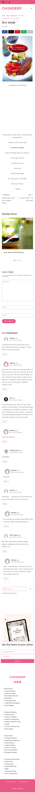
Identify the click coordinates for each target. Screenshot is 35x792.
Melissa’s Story (23, 781)
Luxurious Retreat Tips (12, 726)
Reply (4, 354)
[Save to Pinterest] (17, 31)
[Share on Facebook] (5, 31)
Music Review (9, 735)
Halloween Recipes (11, 712)
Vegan (7, 768)
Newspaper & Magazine (12, 740)
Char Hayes (14, 535)
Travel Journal (9, 764)
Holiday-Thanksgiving (12, 719)
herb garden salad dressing (14, 252)
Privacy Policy (11, 781)
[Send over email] (24, 31)
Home (3, 15)
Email (5, 315)
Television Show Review (12, 759)
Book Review (9, 688)
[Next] (31, 238)
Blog (8, 15)
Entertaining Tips (10, 700)
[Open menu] (31, 8)
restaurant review (10, 747)
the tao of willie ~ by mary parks (26, 197)
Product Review (9, 743)
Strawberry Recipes (11, 752)
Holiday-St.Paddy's (11, 717)
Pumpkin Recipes (10, 745)
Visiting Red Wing (10, 771)
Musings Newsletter (11, 738)
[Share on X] (11, 31)
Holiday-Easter (9, 714)
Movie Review (9, 729)
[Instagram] (9, 2)
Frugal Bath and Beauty (12, 703)
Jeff (11, 398)
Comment (6, 281)
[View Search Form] (32, 2)
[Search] (30, 589)
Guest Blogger (14, 18)
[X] (6, 2)
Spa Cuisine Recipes (11, 750)
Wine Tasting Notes (11, 773)
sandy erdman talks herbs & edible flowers (8, 199)
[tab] (14, 260)
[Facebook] (3, 2)
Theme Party (9, 761)
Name (5, 307)
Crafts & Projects (10, 693)
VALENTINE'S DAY (11, 766)
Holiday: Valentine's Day (13, 721)
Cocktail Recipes (10, 691)
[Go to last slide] (4, 238)
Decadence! (13, 15)
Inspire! (7, 724)
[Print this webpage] (30, 31)
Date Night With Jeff (11, 696)
